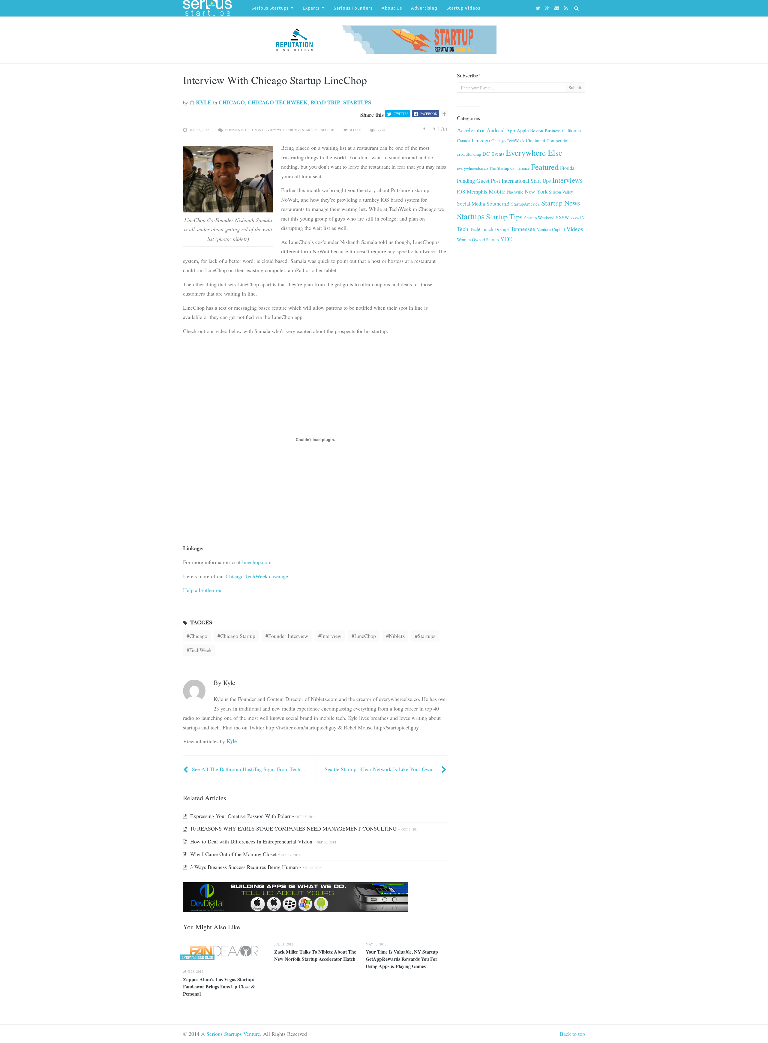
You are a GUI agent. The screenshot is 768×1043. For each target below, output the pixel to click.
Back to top (572, 1033)
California (571, 130)
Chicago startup (237, 635)
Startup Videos (463, 8)
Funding (466, 180)
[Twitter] (539, 8)
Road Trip (325, 102)
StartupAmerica (525, 204)
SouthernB (498, 203)
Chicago (232, 102)
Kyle (202, 102)
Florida (567, 168)
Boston (536, 131)
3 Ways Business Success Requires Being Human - (255, 866)
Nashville (515, 192)
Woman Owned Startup (478, 239)
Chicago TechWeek (278, 102)
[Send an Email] (557, 8)
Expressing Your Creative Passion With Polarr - (252, 815)
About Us (392, 8)
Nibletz (397, 635)
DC (486, 153)
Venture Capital (551, 229)
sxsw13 (577, 218)
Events (497, 154)
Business (553, 131)
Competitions (559, 140)
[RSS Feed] (567, 8)
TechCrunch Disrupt (489, 229)
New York (536, 191)
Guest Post (488, 180)
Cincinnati (535, 140)
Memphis (477, 191)
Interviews (567, 180)
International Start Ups (526, 180)
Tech (462, 229)
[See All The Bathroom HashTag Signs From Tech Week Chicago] (186, 769)
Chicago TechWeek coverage (257, 576)
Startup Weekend (539, 218)
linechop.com (257, 562)
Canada (463, 140)
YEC (506, 239)
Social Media (471, 203)
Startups (357, 102)
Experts (311, 8)
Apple (523, 130)
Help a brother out (203, 590)
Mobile (497, 191)
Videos (574, 229)
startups (426, 635)
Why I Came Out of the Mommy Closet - (245, 854)
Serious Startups (270, 8)
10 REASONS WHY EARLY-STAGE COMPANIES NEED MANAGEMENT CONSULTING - (304, 828)
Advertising (424, 8)
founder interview (288, 635)
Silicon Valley (561, 192)
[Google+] (548, 8)
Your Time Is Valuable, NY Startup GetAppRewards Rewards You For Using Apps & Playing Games (402, 958)
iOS (461, 191)
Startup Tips (504, 216)
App (510, 130)
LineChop (365, 635)
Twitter (401, 113)
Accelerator (471, 130)
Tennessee (523, 229)
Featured (545, 166)
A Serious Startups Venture (230, 1033)
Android (496, 130)
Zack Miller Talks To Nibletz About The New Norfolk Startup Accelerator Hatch (315, 955)
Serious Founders (353, 8)
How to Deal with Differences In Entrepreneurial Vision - (262, 841)
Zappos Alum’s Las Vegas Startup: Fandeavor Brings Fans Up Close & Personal (219, 986)
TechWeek (200, 650)
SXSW (562, 217)
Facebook (428, 113)
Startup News (560, 203)
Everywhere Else (534, 152)
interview (331, 635)
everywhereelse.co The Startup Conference (493, 168)
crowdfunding (469, 154)
